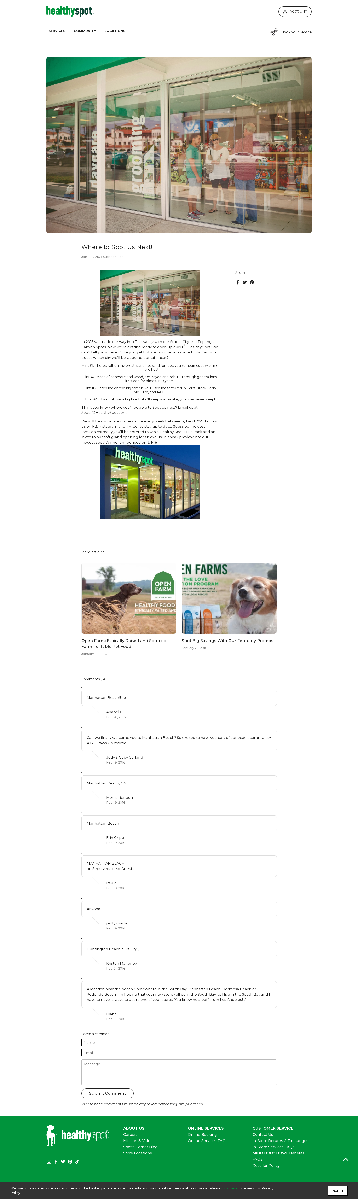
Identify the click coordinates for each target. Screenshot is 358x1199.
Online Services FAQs (207, 1141)
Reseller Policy (266, 1165)
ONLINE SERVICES (206, 1128)
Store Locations (137, 1153)
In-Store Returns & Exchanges (280, 1141)
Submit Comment (107, 1093)
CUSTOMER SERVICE (273, 1128)
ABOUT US (133, 1128)
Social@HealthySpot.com (104, 412)
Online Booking (202, 1134)
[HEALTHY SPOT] (70, 11)
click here (229, 1188)
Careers (130, 1134)
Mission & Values (139, 1141)
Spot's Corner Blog (140, 1147)
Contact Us (263, 1134)
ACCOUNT (298, 11)
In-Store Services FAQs (273, 1147)
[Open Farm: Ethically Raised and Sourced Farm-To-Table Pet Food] (129, 598)
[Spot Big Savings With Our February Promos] (229, 598)
